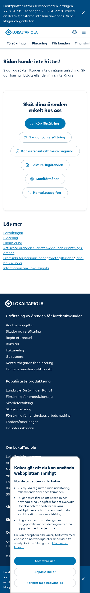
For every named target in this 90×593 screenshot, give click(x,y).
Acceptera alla (45, 561)
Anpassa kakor (45, 572)
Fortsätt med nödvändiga (45, 583)
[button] (83, 13)
